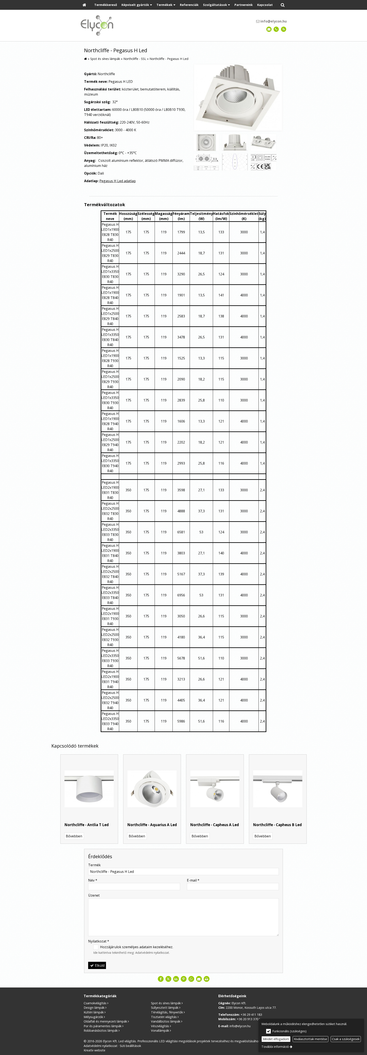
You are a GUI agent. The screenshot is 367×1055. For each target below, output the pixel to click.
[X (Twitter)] (168, 979)
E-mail (193, 880)
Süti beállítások (130, 1046)
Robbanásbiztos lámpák (101, 1030)
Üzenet (94, 895)
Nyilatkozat (98, 941)
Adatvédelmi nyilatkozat (152, 953)
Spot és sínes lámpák (166, 1003)
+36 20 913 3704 (248, 1019)
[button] (282, 5)
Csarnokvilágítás (95, 1003)
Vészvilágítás (160, 1026)
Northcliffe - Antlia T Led (86, 824)
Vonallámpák (160, 1030)
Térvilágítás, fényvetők (167, 1012)
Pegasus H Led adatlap (117, 181)
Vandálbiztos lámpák (165, 1021)
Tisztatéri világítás (164, 1017)
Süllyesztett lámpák (164, 1008)
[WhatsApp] (191, 979)
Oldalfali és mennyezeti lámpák (105, 1021)
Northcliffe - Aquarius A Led (152, 824)
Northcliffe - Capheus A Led (214, 824)
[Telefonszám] (276, 29)
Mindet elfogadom (276, 1039)
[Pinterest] (183, 979)
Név (92, 880)
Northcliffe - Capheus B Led (277, 824)
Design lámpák (94, 1008)
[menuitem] (84, 5)
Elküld (99, 965)
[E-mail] (269, 29)
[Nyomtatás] (206, 979)
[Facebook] (160, 979)
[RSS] (284, 29)
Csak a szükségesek (346, 1039)
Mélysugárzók (93, 1017)
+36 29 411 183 (251, 1015)
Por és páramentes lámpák (102, 1026)
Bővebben (74, 836)
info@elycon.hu (273, 21)
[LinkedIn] (175, 979)
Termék (94, 865)
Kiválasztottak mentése (310, 1039)
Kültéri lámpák (94, 1012)
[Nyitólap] (84, 5)
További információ (275, 1047)
